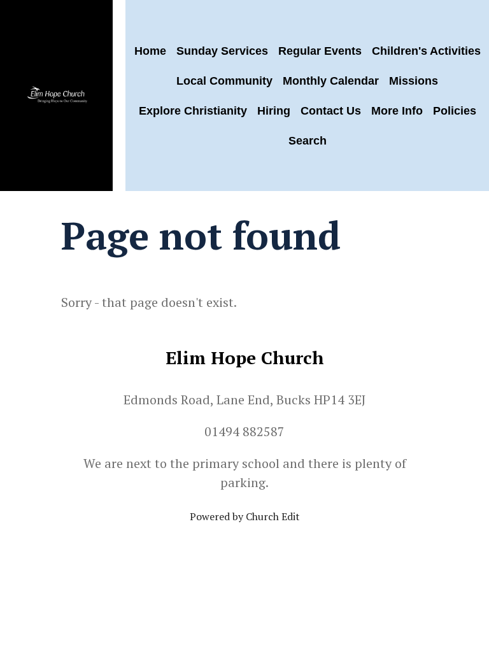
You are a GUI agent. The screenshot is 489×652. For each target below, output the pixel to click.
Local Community (224, 80)
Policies (454, 110)
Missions (413, 80)
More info (397, 110)
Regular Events (320, 51)
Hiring (273, 110)
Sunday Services (222, 51)
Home (150, 51)
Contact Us (331, 110)
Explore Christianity (193, 110)
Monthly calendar (331, 80)
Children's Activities (426, 51)
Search (307, 140)
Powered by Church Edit (245, 516)
